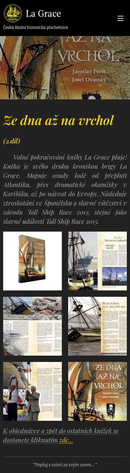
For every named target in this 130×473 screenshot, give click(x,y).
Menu (120, 18)
